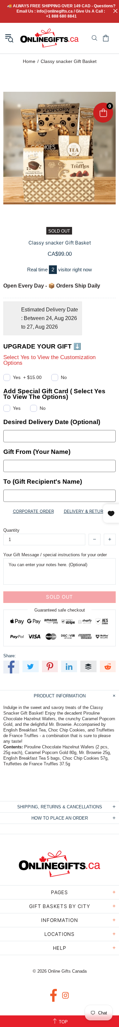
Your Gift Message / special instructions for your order (55, 554)
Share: (9, 655)
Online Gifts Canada (49, 38)
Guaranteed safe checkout (59, 609)
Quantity (11, 530)
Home (29, 61)
